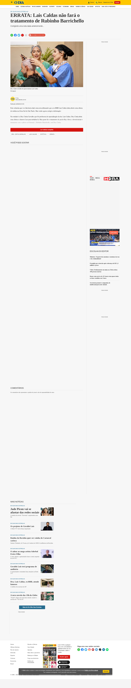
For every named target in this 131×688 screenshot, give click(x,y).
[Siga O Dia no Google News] (37, 35)
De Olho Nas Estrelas (19, 11)
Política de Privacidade (31, 661)
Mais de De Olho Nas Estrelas (32, 607)
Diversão (45, 6)
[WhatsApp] (78, 649)
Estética (43, 134)
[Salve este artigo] (22, 35)
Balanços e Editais (33, 655)
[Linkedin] (103, 649)
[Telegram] (96, 649)
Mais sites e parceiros (34, 652)
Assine (117, 2)
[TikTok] (100, 649)
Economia (66, 6)
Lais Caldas (33, 134)
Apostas (97, 6)
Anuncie (63, 674)
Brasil (72, 6)
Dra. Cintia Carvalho (18, 134)
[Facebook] (82, 649)
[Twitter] (85, 649)
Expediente (84, 674)
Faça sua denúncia (33, 658)
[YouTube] (93, 649)
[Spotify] (107, 649)
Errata (52, 134)
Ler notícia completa (46, 129)
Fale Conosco (92, 674)
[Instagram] (89, 649)
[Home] (19, 4)
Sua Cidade (90, 6)
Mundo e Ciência (80, 6)
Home (17, 6)
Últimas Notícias (25, 6)
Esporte (51, 6)
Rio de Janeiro (36, 6)
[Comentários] (26, 35)
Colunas (58, 6)
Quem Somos (102, 674)
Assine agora (64, 657)
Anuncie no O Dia (108, 2)
